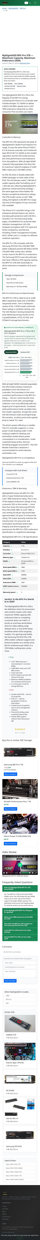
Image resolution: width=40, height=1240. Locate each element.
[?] (11, 546)
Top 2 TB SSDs (11, 279)
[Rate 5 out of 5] (24, 729)
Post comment (10, 981)
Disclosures (6, 1217)
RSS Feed (5, 1219)
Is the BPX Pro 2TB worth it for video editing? (17, 931)
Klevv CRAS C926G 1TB (13, 1176)
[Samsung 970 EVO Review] (20, 1135)
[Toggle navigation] (35, 3)
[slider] (10, 873)
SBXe (7, 996)
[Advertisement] (20, 33)
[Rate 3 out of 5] (20, 729)
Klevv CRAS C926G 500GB (14, 1179)
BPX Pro (23, 8)
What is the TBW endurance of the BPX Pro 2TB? (18, 918)
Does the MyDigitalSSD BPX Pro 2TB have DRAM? (17, 888)
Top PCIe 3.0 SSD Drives (14, 283)
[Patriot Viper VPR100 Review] (20, 1051)
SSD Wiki (5, 1209)
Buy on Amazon (10, 774)
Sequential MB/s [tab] (11, 352)
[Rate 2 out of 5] (18, 729)
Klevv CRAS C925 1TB (13, 1164)
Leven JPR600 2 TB (12, 482)
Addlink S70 (11, 1034)
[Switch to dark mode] (30, 2)
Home (4, 8)
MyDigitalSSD (13, 8)
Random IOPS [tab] (25, 352)
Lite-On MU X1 (12, 1118)
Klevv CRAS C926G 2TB (13, 1172)
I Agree (20, 1238)
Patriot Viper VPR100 (15, 1062)
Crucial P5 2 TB (11, 474)
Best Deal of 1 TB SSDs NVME (16, 287)
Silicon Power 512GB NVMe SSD (17, 836)
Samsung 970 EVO (14, 1146)
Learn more (13, 1229)
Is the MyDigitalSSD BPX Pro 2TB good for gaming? (18, 911)
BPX (7, 1003)
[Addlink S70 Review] (20, 1023)
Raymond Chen (25, 63)
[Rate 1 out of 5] (16, 729)
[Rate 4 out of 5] (22, 729)
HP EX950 (10, 1090)
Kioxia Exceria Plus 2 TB (15, 478)
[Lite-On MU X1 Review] (20, 1107)
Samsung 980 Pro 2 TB (13, 764)
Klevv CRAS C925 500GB (14, 1168)
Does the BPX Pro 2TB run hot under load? (17, 938)
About (4, 1214)
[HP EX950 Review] (20, 1079)
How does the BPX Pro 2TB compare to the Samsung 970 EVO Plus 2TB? (18, 924)
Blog (3, 1211)
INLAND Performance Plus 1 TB (17, 801)
